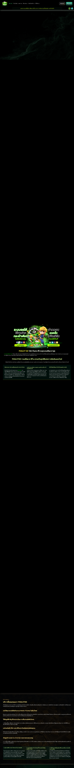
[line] (69, 8)
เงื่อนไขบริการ (31, 3)
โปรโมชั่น (15, 3)
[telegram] (72, 8)
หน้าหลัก (10, 3)
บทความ (20, 3)
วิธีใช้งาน (37, 3)
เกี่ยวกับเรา (25, 3)
